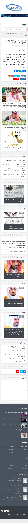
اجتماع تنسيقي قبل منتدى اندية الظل (12, 418)
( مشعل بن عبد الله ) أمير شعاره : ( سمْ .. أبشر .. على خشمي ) (14, 351)
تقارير (11, 452)
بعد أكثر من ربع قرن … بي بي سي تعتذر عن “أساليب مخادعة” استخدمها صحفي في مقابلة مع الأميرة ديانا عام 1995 (13, 170)
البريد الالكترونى (16, 46)
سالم (21, 488)
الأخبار (15, 45)
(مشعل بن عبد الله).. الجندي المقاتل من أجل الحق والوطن (14, 347)
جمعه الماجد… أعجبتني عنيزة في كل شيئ (11, 424)
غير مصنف (25, 462)
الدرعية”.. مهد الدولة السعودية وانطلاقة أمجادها (14, 160)
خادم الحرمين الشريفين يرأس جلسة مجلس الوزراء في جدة (15, 128)
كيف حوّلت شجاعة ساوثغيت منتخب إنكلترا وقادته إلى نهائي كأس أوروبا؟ (13, 166)
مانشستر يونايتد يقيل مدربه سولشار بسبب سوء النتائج (13, 241)
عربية (13, 45)
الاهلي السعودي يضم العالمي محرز (17, 239)
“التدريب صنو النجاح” (16, 434)
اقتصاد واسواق (24, 446)
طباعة (22, 46)
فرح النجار (20, 496)
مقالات (11, 465)
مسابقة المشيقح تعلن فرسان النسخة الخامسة (15, 148)
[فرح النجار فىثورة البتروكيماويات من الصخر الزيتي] (25, 498)
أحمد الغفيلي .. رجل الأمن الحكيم (18, 361)
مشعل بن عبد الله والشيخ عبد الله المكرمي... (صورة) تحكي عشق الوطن (14, 481)
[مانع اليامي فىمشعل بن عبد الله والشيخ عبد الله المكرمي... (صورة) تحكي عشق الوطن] (25, 480)
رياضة (11, 456)
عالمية (26, 459)
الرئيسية (25, 452)
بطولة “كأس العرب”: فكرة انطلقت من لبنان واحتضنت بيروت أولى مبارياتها (13, 244)
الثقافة (25, 449)
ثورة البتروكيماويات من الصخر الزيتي (12, 412)
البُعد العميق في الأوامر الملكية (20, 430)
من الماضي (10, 468)
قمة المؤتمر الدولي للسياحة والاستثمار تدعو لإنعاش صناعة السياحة (14, 175)
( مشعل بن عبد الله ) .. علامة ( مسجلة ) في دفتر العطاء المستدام (14, 355)
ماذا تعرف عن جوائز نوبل (19, 163)
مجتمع (11, 462)
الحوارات (11, 449)
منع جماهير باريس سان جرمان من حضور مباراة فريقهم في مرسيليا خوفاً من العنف (15, 250)
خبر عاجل (25, 456)
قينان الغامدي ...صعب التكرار (13, 490)
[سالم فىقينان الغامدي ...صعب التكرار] (25, 490)
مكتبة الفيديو (24, 468)
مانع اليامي (19, 479)
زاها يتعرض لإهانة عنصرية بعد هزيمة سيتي (15, 247)
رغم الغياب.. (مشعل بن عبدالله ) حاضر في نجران (15, 359)
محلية (26, 465)
